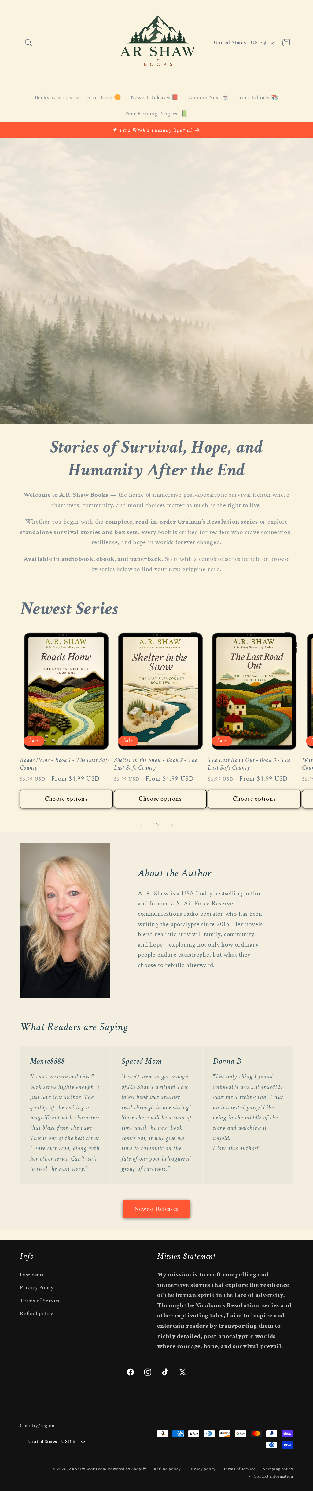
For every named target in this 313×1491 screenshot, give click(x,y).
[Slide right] (172, 825)
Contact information (273, 1476)
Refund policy (36, 1313)
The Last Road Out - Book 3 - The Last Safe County (249, 763)
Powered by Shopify (127, 1469)
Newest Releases (156, 1209)
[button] (28, 42)
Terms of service (239, 1469)
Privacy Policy (36, 1287)
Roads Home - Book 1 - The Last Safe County (65, 763)
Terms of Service (40, 1300)
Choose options (66, 799)
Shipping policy (278, 1469)
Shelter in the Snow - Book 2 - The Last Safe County (155, 763)
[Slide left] (141, 825)
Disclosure (32, 1274)
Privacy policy (202, 1469)
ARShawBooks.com (87, 1469)
